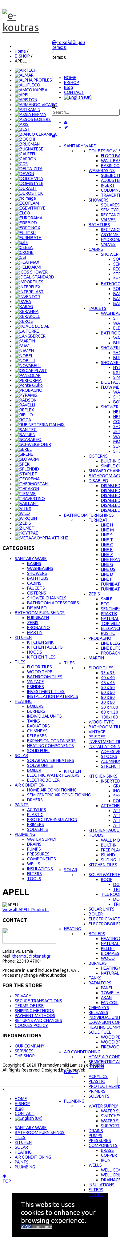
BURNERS (36, 711)
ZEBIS (32, 622)
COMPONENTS (41, 858)
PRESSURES (38, 853)
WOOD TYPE (39, 671)
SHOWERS (37, 573)
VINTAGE (35, 681)
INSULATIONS (40, 868)
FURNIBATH (38, 617)
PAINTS (71, 1071)
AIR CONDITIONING (82, 1051)
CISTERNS (36, 593)
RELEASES (37, 735)
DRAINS (34, 844)
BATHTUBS (38, 578)
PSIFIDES (35, 686)
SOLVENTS (37, 829)
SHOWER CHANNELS (46, 597)
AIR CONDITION (30, 785)
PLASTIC (35, 814)
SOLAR (70, 869)
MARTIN (34, 632)
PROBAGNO (38, 627)
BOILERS (35, 706)
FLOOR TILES (39, 666)
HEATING (72, 928)
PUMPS (34, 849)
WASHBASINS (40, 568)
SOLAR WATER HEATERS (50, 760)
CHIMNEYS (37, 730)
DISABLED (37, 607)
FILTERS (34, 873)
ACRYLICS (36, 809)
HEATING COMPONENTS (50, 745)
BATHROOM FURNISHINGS (89, 515)
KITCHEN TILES (41, 657)
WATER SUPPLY (42, 839)
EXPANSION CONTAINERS (51, 740)
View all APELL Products (25, 909)
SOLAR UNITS (40, 765)
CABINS (34, 583)
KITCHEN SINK (40, 642)
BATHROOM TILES (44, 676)
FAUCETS (36, 588)
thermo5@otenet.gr (31, 956)
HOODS (34, 652)
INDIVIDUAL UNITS (44, 716)
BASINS (34, 563)
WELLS (33, 863)
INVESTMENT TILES (46, 691)
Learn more (42, 1226)
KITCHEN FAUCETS (45, 647)
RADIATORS (38, 725)
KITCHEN (72, 771)
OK (28, 1226)
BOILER (34, 770)
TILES (69, 662)
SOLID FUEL (38, 750)
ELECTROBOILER (43, 780)
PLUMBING (74, 1101)
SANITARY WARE (80, 145)
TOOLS (34, 878)
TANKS (33, 721)
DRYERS (35, 799)
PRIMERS (35, 824)
